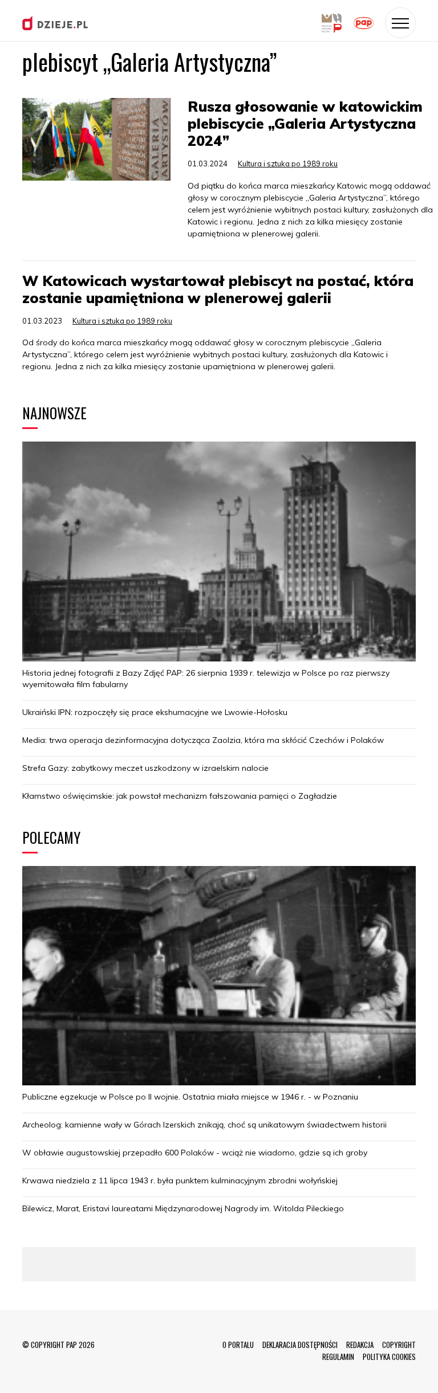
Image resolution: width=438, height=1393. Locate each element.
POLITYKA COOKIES (389, 1356)
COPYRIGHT (399, 1344)
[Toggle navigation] (400, 22)
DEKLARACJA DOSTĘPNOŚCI (300, 1344)
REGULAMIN (338, 1356)
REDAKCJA (360, 1344)
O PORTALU (238, 1344)
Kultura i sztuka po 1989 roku (288, 163)
